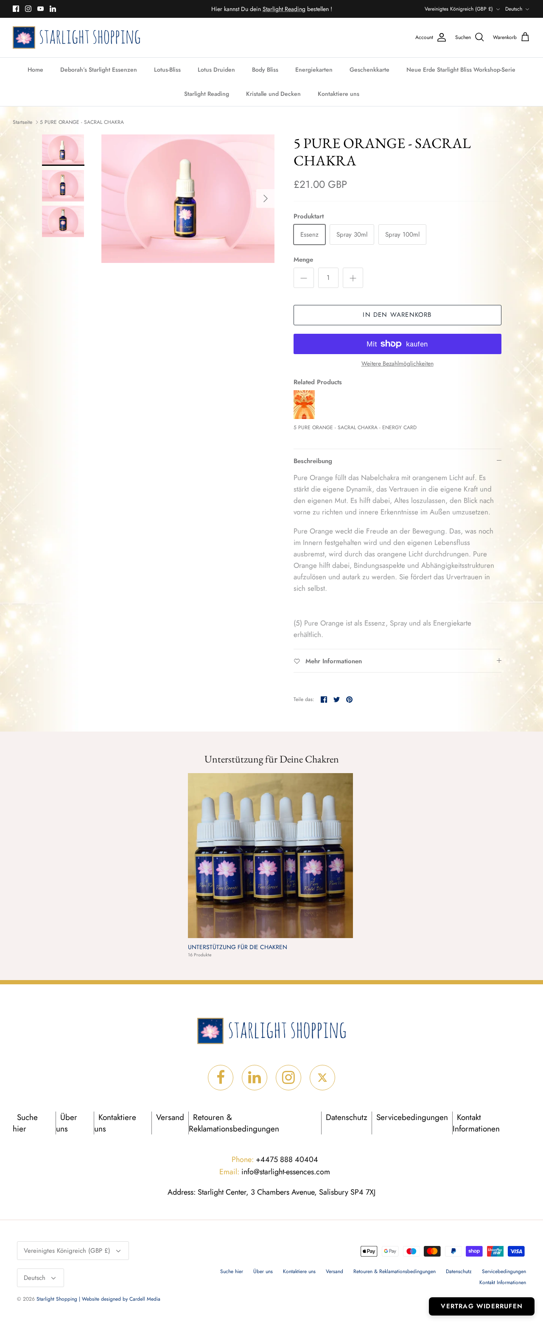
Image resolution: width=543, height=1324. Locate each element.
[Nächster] (265, 198)
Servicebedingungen (412, 1117)
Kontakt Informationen (476, 1123)
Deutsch (513, 9)
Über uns (66, 1123)
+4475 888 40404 (275, 1159)
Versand (170, 1117)
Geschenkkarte (369, 69)
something (278, 10)
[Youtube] (40, 9)
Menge (303, 259)
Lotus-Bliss (167, 69)
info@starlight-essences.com (274, 1171)
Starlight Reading (206, 93)
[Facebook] (16, 9)
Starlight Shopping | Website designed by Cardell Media (98, 1299)
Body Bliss (265, 69)
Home (35, 69)
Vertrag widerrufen (482, 1306)
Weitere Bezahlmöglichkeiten (397, 363)
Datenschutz (346, 1117)
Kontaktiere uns (338, 93)
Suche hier (25, 1123)
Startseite (22, 122)
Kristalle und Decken (273, 93)
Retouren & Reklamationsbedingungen (234, 1123)
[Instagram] (28, 9)
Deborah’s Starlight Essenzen (98, 69)
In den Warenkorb (397, 314)
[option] (188, 198)
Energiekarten (314, 69)
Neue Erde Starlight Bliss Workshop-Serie (460, 69)
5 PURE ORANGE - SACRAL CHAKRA (82, 122)
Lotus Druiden (216, 69)
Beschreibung (313, 461)
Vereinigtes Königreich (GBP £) (459, 9)
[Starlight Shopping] (76, 37)
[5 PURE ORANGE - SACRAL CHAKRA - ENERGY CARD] (304, 417)
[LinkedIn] (53, 9)
